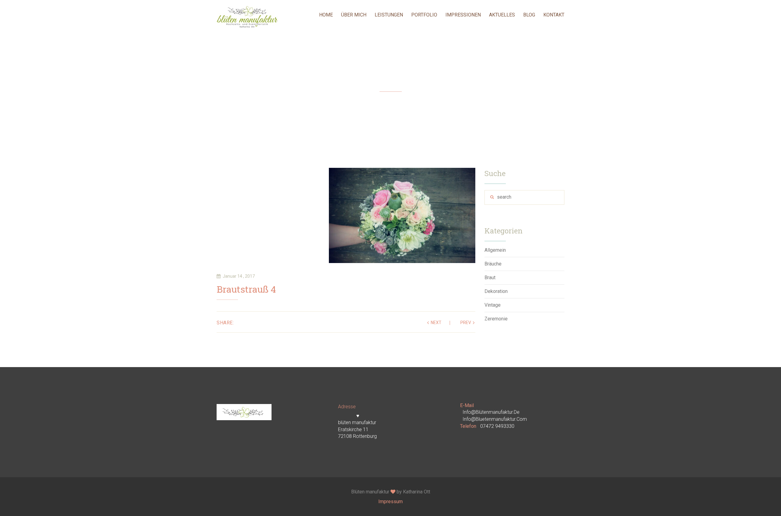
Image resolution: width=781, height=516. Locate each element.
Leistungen (389, 15)
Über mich (353, 15)
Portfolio (424, 15)
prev (465, 322)
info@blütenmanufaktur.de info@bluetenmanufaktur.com (494, 415)
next (436, 322)
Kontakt (553, 15)
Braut (489, 277)
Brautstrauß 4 (246, 290)
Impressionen (463, 15)
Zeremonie (496, 319)
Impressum (390, 501)
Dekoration (496, 291)
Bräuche (493, 264)
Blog (529, 15)
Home (326, 15)
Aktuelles (502, 15)
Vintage (492, 305)
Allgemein (495, 250)
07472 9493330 (497, 426)
